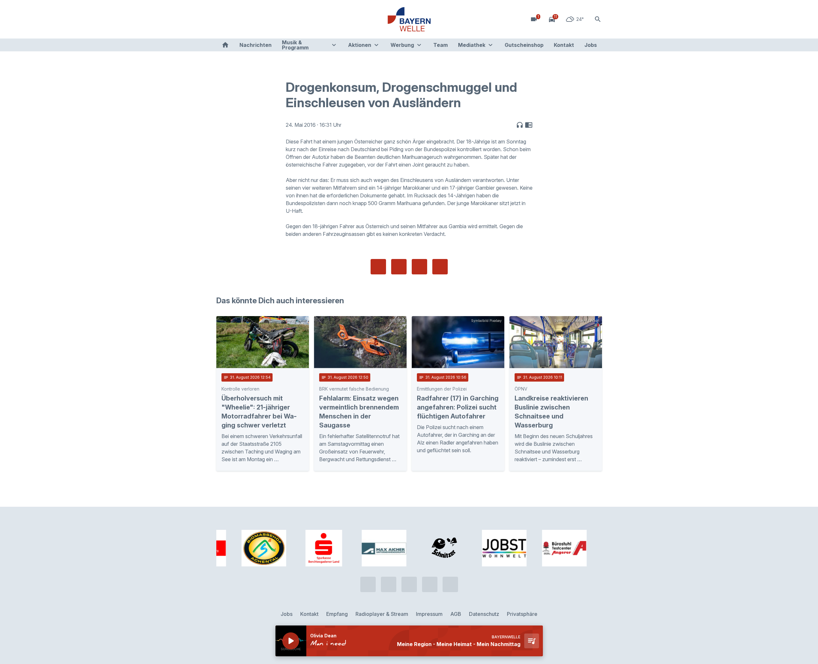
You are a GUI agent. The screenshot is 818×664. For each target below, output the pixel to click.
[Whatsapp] (235, 19)
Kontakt (564, 45)
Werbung (402, 45)
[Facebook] (248, 19)
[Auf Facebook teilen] (378, 266)
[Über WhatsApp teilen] (419, 266)
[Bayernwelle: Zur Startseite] (409, 19)
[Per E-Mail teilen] (440, 266)
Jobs (590, 45)
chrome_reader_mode (529, 125)
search (598, 19)
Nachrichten (255, 45)
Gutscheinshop (524, 45)
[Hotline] (222, 19)
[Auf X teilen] (399, 266)
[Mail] (274, 19)
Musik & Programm (295, 45)
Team (440, 45)
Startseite (225, 45)
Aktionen (359, 45)
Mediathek (471, 45)
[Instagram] (261, 19)
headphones (520, 125)
